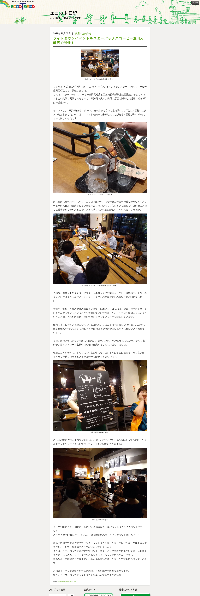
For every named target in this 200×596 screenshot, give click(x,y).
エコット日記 (63, 13)
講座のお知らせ (83, 33)
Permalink (61, 581)
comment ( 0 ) (71, 581)
